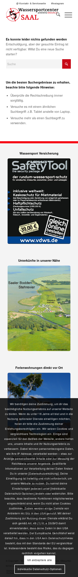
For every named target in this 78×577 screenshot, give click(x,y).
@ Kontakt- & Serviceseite (31, 3)
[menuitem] (31, 3)
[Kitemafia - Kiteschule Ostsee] (32, 14)
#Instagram (57, 3)
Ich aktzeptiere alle (39, 560)
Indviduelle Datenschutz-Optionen (40, 569)
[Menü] (66, 14)
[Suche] (56, 14)
